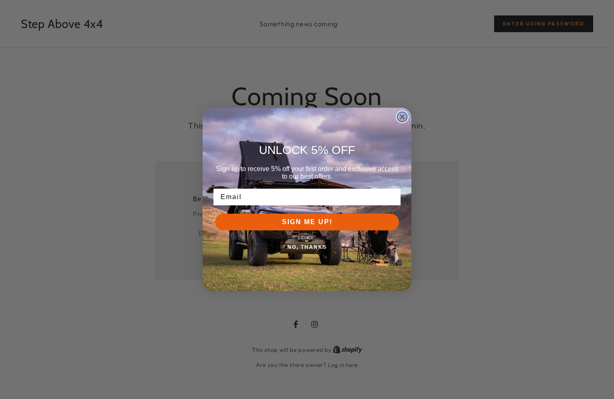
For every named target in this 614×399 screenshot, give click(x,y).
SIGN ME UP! (307, 221)
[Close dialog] (402, 117)
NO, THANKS (307, 247)
